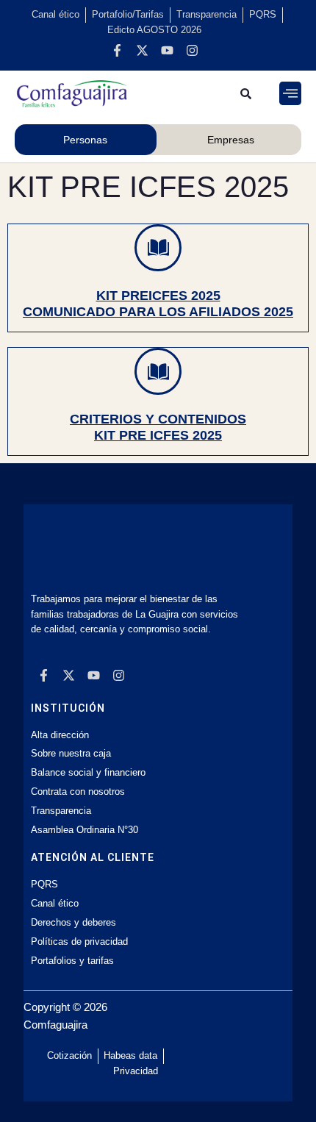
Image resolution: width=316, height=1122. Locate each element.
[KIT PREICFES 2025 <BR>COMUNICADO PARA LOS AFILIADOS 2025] (158, 247)
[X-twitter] (141, 50)
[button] (290, 93)
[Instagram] (191, 50)
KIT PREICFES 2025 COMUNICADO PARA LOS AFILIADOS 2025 (158, 303)
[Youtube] (166, 50)
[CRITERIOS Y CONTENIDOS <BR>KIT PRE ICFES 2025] (158, 371)
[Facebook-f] (116, 50)
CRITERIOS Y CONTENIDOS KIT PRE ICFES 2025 (158, 427)
